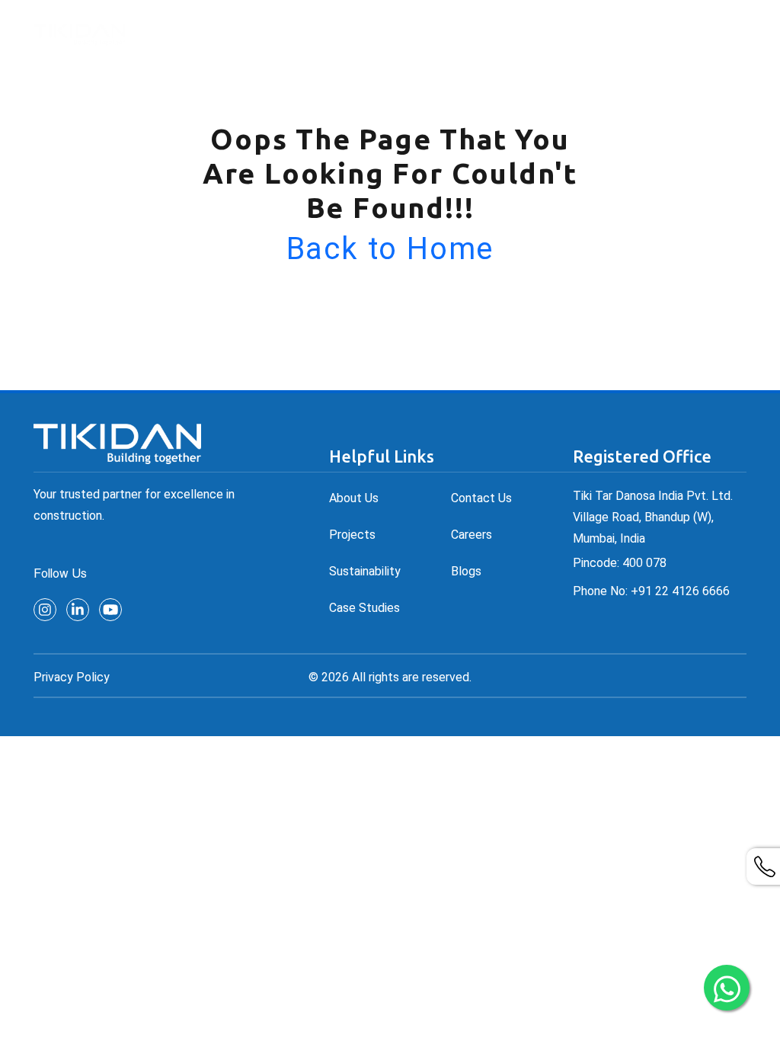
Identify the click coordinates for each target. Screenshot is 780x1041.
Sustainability (365, 571)
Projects (458, 33)
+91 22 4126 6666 (680, 591)
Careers (678, 33)
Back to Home (390, 249)
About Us (288, 33)
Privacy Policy (72, 677)
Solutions (369, 33)
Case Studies (364, 608)
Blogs (466, 571)
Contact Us (481, 498)
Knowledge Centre (565, 33)
